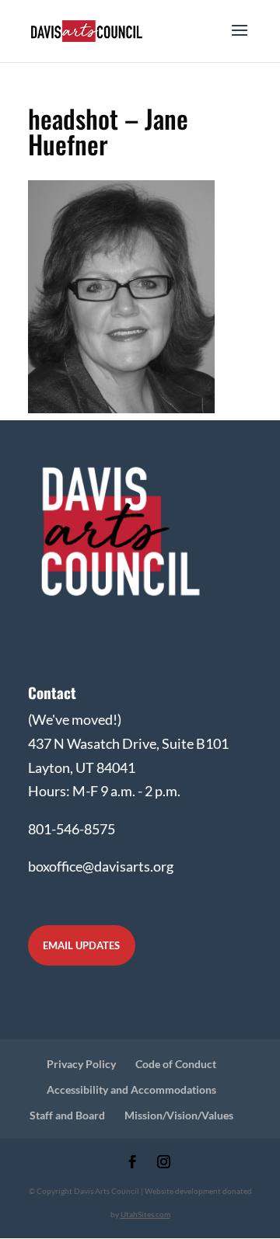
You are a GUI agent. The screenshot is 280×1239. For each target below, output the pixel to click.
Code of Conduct (175, 1063)
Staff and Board (67, 1115)
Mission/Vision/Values (178, 1115)
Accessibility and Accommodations (131, 1089)
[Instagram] (163, 1163)
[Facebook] (132, 1163)
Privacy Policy (81, 1063)
